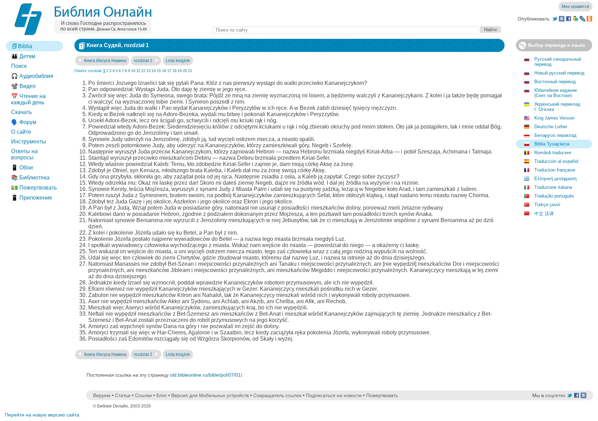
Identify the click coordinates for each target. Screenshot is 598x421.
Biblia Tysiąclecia (551, 144)
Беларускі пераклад (555, 135)
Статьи (122, 395)
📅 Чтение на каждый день (28, 99)
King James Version (554, 118)
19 (180, 71)
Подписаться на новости (334, 395)
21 (190, 71)
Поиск (19, 66)
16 (164, 71)
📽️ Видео (23, 86)
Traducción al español (556, 161)
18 (174, 71)
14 (154, 71)
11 (138, 71)
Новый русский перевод (559, 73)
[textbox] (345, 30)
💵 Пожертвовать (34, 188)
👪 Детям (23, 56)
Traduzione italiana (553, 187)
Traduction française (554, 170)
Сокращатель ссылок (277, 395)
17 (169, 71)
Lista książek (178, 60)
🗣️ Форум (23, 122)
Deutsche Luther (550, 126)
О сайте (21, 132)
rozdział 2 (143, 60)
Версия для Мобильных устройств (210, 395)
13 (148, 71)
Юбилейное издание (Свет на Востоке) (555, 93)
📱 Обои (22, 167)
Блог (161, 395)
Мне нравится (575, 6)
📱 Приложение (31, 198)
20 (185, 71)
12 (143, 71)
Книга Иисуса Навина (104, 60)
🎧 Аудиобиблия (32, 76)
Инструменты (28, 141)
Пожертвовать (382, 395)
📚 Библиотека (30, 178)
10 (133, 71)
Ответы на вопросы (24, 154)
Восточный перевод (555, 81)
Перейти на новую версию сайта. (43, 415)
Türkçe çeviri (547, 204)
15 (159, 71)
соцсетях (555, 395)
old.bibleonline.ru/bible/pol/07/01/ (206, 375)
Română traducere (552, 152)
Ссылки (143, 395)
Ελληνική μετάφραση (555, 178)
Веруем (101, 395)
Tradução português (554, 196)
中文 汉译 (544, 213)
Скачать (21, 112)
